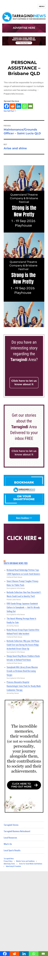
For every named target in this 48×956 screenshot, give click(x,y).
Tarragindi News (9, 858)
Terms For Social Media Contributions (30, 863)
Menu (41, 6)
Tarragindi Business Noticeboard (17, 831)
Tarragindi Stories (11, 824)
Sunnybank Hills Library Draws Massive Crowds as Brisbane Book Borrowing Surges (22, 671)
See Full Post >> (10, 110)
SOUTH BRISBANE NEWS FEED (16, 563)
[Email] (30, 106)
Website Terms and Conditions (25, 861)
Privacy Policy (8, 861)
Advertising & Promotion (13, 866)
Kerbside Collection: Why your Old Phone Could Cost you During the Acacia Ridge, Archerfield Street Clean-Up (23, 644)
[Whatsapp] (24, 106)
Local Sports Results (12, 850)
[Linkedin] (18, 106)
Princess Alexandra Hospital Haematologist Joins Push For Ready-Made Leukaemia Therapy (24, 686)
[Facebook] (6, 106)
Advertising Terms (9, 863)
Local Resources (10, 837)
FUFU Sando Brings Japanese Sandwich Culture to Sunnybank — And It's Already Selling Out (23, 607)
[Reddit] (12, 106)
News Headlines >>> (24, 517)
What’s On (8, 843)
